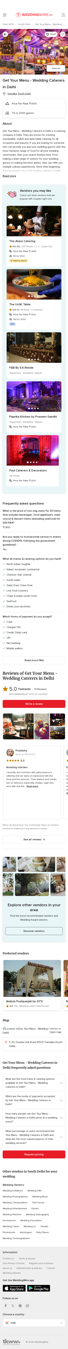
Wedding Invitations (13, 1190)
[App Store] (14, 1291)
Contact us (8, 1258)
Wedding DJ (30, 1226)
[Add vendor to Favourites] (62, 34)
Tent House (38, 1202)
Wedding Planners (12, 1214)
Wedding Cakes (11, 1226)
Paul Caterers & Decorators (28, 470)
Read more (9, 176)
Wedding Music (40, 1196)
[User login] (63, 15)
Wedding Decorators (31, 1220)
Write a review (34, 704)
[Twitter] (13, 1306)
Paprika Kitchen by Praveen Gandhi (33, 416)
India (13, 1322)
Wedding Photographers (15, 1196)
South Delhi (24, 24)
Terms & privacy (27, 1258)
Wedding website (12, 1273)
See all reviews (32, 839)
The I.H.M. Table (20, 304)
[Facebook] (6, 1306)
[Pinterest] (20, 1306)
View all (56, 68)
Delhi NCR (8, 24)
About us (7, 1268)
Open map (55, 1032)
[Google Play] (38, 1291)
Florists (35, 1208)
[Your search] (5, 34)
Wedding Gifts (34, 1190)
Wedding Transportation (15, 1202)
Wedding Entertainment (15, 1208)
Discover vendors (34, 931)
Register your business (41, 1263)
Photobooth (9, 1232)
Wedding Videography (37, 1214)
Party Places (42, 1232)
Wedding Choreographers (16, 1238)
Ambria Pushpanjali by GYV (24, 1001)
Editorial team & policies (29, 1268)
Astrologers (26, 1232)
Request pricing (34, 1154)
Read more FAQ (34, 660)
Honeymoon (9, 1220)
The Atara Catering (22, 241)
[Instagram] (27, 1306)
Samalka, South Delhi (19, 93)
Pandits (44, 1226)
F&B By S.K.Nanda (21, 367)
